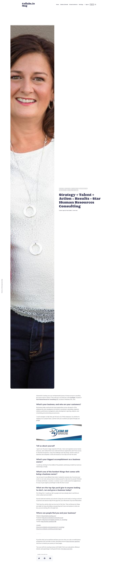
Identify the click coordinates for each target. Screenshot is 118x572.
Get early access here (66, 549)
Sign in (87, 4)
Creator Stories (75, 188)
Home (57, 4)
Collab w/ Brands (64, 4)
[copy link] (50, 558)
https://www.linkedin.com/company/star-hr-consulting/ (50, 527)
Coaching (62, 188)
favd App (81, 4)
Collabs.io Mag (28, 4)
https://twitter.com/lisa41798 (48, 521)
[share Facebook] (44, 558)
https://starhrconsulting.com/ (48, 516)
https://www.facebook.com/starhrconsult (52, 518)
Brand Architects (73, 4)
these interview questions (73, 541)
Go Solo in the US (83, 188)
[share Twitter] (39, 558)
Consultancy (67, 188)
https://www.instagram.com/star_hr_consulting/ (54, 519)
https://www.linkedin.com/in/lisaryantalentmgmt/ (49, 529)
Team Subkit (69, 210)
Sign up (91, 4)
